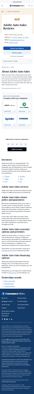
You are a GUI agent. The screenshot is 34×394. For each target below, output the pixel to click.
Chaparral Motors (9, 286)
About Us (4, 298)
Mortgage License (7, 301)
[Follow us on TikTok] (7, 319)
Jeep (21, 179)
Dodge (6, 179)
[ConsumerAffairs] (17, 6)
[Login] (32, 6)
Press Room (21, 308)
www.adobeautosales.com (17, 40)
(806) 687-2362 (13, 42)
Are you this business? (18, 56)
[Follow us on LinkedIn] (11, 319)
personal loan (12, 273)
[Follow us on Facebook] (2, 319)
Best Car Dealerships (13, 11)
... (5, 11)
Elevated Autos (9, 284)
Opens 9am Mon (18, 35)
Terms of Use (6, 305)
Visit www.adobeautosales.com (10, 88)
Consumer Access (12, 339)
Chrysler (7, 176)
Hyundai (22, 176)
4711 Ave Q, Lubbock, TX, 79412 (19, 37)
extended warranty (7, 250)
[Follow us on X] (9, 319)
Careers (4, 308)
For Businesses (22, 301)
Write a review (17, 53)
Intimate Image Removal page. (9, 381)
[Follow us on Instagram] (4, 319)
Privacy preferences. (17, 1)
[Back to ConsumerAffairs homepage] (2, 11)
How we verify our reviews (10, 61)
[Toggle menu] (2, 6)
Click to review (17, 149)
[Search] (29, 6)
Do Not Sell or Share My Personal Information (8, 313)
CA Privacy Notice (23, 305)
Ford (5, 182)
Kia (21, 182)
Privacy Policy (21, 298)
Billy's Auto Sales (9, 281)
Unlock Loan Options (17, 48)
